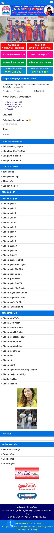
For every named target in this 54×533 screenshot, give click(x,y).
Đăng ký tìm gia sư (12, 156)
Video (9, 109)
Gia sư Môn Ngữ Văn (13, 332)
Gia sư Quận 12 (10, 255)
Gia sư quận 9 (9, 241)
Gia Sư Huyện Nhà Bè (13, 307)
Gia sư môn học (12, 104)
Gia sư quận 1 (9, 203)
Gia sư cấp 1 (9, 355)
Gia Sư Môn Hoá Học (13, 327)
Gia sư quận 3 (9, 213)
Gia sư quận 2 (9, 208)
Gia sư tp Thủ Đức (11, 278)
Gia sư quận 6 (9, 227)
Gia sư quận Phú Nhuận (14, 288)
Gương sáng (9, 454)
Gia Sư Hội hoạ (10, 383)
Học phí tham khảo (12, 160)
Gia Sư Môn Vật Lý (11, 323)
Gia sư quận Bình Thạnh (14, 264)
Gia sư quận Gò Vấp (12, 274)
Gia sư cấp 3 (9, 365)
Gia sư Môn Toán (11, 318)
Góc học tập (8, 459)
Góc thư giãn (9, 463)
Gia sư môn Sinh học (13, 346)
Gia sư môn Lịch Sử (12, 341)
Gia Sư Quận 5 (9, 222)
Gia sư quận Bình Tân (13, 283)
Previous (3, 28)
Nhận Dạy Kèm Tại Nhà (14, 151)
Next (51, 28)
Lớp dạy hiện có (10, 186)
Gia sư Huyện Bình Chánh (15, 292)
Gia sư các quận (12, 102)
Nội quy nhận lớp (10, 176)
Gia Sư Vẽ (6, 135)
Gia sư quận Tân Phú (13, 269)
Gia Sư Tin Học (10, 379)
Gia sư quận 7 (9, 232)
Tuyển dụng (8, 172)
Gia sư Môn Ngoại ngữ (13, 337)
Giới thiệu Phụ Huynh (13, 146)
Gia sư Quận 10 (10, 246)
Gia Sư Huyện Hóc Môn (14, 297)
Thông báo (8, 181)
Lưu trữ (5, 124)
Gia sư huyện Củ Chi (12, 302)
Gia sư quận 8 (9, 236)
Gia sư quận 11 (10, 250)
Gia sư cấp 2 (9, 360)
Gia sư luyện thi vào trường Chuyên (20, 369)
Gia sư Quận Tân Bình (13, 260)
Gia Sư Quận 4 (9, 218)
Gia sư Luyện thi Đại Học (14, 374)
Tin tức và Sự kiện (13, 107)
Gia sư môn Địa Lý (11, 351)
